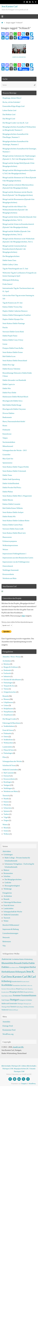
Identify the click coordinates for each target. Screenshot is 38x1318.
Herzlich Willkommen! (11, 925)
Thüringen (20, 1003)
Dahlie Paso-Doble (9, 393)
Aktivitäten (7, 851)
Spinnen (7, 811)
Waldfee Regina (19, 1006)
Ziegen (6, 820)
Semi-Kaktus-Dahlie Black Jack (14, 533)
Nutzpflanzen (8, 712)
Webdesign (8, 889)
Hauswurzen (7, 537)
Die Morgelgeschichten (11, 256)
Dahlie (31, 963)
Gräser (6, 705)
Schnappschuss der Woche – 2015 (15, 450)
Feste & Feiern (8, 730)
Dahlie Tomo (7, 475)
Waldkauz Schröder (29, 1007)
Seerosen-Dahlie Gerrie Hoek (13, 332)
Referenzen (7, 941)
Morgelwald (27, 992)
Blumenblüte (8, 963)
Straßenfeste (8, 740)
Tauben (6, 814)
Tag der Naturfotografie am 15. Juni (15, 269)
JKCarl (32, 976)
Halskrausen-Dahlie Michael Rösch (15, 397)
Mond (6, 828)
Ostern (6, 737)
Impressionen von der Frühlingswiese (16, 562)
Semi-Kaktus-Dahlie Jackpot (13, 512)
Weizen (5, 549)
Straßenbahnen (9, 726)
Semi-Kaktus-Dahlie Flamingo (14, 323)
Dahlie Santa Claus (9, 260)
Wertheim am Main (9, 578)
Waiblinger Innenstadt (11, 570)
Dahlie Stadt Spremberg (11, 479)
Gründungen (8, 855)
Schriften (7, 876)
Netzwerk (6, 937)
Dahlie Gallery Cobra (10, 264)
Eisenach (7, 776)
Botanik (5, 696)
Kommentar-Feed (9, 1030)
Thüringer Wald (6, 1007)
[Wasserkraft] (19, 48)
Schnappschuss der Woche (12, 761)
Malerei (6, 870)
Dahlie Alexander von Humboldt (14, 380)
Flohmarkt (6, 430)
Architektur (7, 661)
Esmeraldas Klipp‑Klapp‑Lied (13, 106)
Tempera (24, 1084)
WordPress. (32, 1084)
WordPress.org (8, 1034)
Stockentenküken (9, 442)
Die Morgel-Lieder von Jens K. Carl (15, 123)
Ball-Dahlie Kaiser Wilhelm (13, 508)
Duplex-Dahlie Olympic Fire (13, 319)
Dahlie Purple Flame (10, 336)
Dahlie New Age (8, 365)
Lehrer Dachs (23, 985)
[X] (32, 2)
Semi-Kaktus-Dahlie (7, 996)
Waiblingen (8, 788)
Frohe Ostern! (8, 284)
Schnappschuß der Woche (13, 912)
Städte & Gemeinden (10, 770)
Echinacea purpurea (10, 541)
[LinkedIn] (29, 2)
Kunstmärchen (16, 985)
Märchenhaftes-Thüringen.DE (11, 1066)
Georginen (24, 967)
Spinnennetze (7, 463)
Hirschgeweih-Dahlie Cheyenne (14, 409)
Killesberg (6, 981)
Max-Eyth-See (8, 459)
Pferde (6, 805)
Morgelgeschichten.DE (21, 1069)
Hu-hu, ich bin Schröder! (11, 102)
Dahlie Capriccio (9, 384)
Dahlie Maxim (8, 500)
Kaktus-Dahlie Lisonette (11, 504)
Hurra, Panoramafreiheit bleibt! (14, 421)
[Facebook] (24, 2)
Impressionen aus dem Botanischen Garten (18, 558)
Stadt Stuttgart (6, 1000)
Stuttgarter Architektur (25, 1000)
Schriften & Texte (9, 765)
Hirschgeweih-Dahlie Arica (12, 401)
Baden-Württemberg (26, 959)
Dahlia (25, 963)
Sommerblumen (28, 995)
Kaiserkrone (7, 434)
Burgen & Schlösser (11, 667)
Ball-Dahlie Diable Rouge (12, 405)
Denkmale (7, 670)
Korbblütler (7, 985)
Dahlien (5, 967)
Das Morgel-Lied (9, 119)
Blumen (6, 699)
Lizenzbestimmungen (10, 933)
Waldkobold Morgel (13, 1009)
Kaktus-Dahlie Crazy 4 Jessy (13, 340)
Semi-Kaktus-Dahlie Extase (13, 352)
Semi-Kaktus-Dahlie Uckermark (14, 471)
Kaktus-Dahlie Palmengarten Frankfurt (17, 315)
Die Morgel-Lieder (9, 719)
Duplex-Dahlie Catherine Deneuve (15, 311)
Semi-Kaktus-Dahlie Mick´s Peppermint (17, 496)
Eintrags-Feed (8, 1026)
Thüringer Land (27, 1003)
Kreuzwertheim (8, 574)
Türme (6, 689)
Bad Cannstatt (9, 773)
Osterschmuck (8, 566)
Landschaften (7, 747)
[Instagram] (27, 2)
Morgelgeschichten (16, 992)
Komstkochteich (25, 981)
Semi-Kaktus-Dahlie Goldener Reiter (16, 521)
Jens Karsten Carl (10, 6)
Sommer (17, 995)
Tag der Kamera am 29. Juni (12, 303)
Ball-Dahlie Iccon (9, 356)
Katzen (6, 802)
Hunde (6, 799)
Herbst (32, 967)
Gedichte (8, 882)
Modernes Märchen (11, 989)
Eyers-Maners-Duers (14, 967)
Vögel (6, 817)
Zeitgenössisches (10, 692)
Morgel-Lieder (23, 989)
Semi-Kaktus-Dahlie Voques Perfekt (16, 467)
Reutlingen (8, 782)
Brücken (7, 664)
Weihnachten (8, 743)
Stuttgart (7, 785)
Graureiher (6, 455)
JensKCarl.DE (18, 1047)
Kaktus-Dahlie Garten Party (13, 525)
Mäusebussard (8, 446)
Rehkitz (31, 992)
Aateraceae (7, 959)
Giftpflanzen (8, 702)
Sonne (6, 831)
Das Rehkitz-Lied (9, 114)
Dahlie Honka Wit (9, 516)
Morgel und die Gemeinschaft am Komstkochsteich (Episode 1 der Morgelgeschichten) (14, 249)
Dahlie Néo (7, 388)
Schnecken (7, 808)
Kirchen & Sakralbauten (12, 680)
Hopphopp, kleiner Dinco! (12, 98)
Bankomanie (7, 417)
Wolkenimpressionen (10, 545)
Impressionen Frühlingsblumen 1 (14, 554)
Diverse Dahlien (8, 413)
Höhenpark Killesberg (11, 280)
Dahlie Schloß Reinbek (11, 483)
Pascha (5, 327)
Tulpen (5, 438)
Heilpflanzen (8, 709)
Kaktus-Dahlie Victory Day (12, 307)
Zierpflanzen (8, 715)
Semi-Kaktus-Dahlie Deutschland (15, 361)
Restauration (8, 873)
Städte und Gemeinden (9, 1003)
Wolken (6, 834)
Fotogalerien (7, 893)
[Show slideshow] (19, 57)
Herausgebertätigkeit (12, 886)
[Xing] (35, 2)
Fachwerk (7, 673)
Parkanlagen (8, 683)
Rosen (5, 426)
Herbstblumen (8, 971)
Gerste (5, 344)
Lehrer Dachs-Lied (9, 110)
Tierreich (6, 796)
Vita (4, 946)
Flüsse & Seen (9, 750)
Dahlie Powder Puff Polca (12, 487)
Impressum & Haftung (11, 929)
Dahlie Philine (8, 492)
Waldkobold (5, 1010)
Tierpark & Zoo (9, 686)
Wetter (5, 824)
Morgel (18, 989)
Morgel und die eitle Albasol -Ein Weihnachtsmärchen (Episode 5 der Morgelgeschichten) (15, 209)
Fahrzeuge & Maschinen (11, 723)
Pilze (4, 757)
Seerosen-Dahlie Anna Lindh (13, 529)
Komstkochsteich (16, 981)
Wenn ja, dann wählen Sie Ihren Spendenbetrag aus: (17, 622)
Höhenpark (20, 971)
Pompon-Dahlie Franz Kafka (13, 348)
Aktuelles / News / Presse (12, 657)
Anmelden (6, 1022)
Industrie (7, 676)
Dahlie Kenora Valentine (11, 369)
